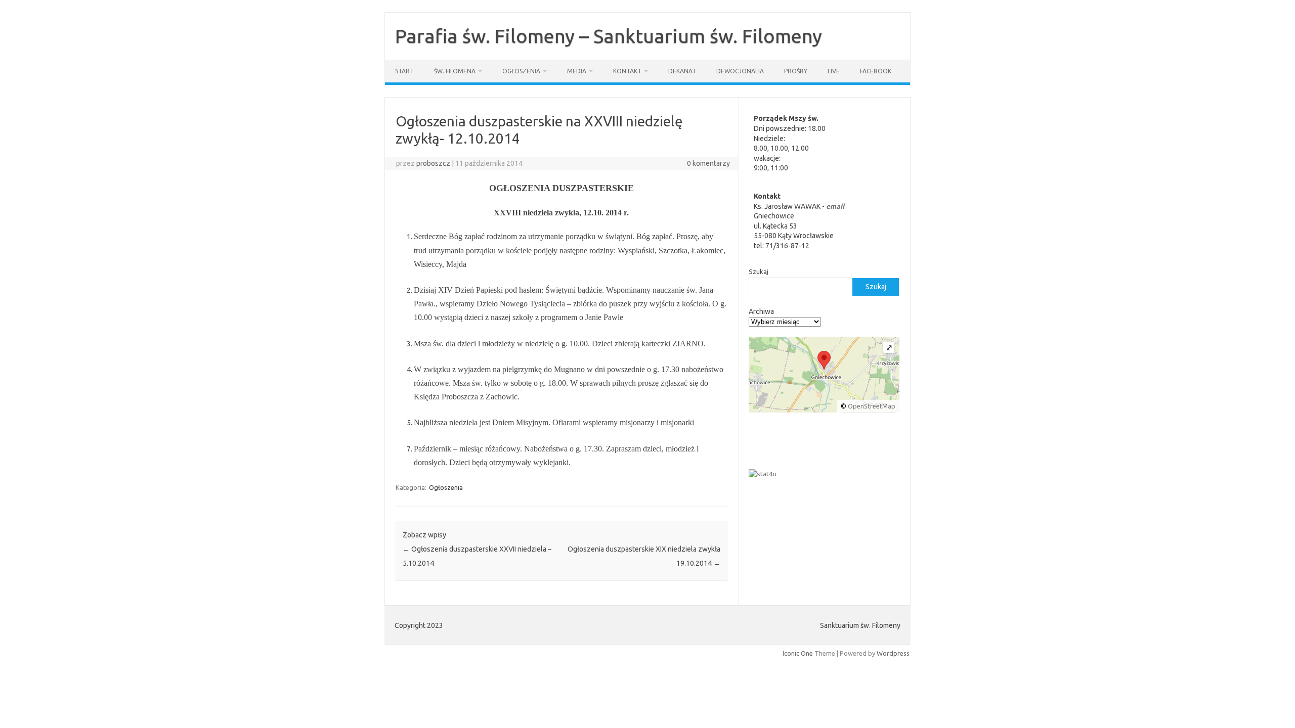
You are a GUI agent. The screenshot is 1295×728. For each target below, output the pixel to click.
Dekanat (682, 71)
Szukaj (758, 271)
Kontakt (627, 71)
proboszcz (433, 163)
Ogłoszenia (521, 71)
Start (404, 71)
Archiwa (761, 311)
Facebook (875, 71)
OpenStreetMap (871, 406)
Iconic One (798, 653)
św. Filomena (455, 71)
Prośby (795, 71)
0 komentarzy (708, 163)
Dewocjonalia (740, 71)
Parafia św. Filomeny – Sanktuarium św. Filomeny (608, 36)
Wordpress (893, 653)
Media (576, 71)
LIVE (834, 71)
